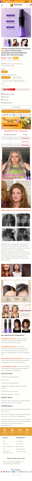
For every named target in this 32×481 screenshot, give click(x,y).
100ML (4, 71)
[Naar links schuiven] (1, 43)
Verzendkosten (4, 60)
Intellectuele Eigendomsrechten (8, 451)
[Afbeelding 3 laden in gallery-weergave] (24, 43)
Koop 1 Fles (6, 77)
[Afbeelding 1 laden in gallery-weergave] (7, 43)
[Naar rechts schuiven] (30, 43)
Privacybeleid (19, 441)
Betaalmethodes (20, 446)
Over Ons (5, 443)
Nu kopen (16, 111)
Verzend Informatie (21, 451)
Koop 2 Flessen (17, 77)
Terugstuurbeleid (20, 449)
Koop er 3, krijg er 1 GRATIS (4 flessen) (13, 80)
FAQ (4, 441)
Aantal (2, 83)
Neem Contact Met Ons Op (9, 447)
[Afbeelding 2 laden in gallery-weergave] (16, 43)
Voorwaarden (19, 443)
